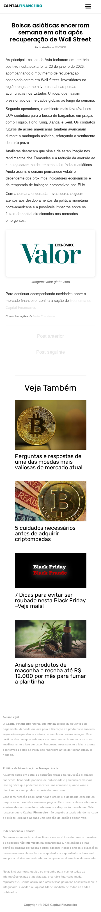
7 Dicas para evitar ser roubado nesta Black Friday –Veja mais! (50, 600)
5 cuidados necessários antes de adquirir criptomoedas (45, 533)
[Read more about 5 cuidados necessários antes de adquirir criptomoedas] (50, 501)
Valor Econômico (44, 316)
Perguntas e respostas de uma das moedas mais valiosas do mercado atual (48, 462)
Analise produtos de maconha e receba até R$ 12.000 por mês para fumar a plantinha (50, 673)
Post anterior (50, 336)
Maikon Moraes (47, 47)
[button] (88, 6)
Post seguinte (50, 352)
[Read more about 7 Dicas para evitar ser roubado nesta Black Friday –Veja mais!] (50, 570)
